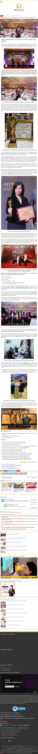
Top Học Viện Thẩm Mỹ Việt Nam (5, 670)
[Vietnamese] (2, 752)
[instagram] (20, 744)
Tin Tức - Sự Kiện (10, 17)
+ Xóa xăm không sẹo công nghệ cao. (7, 733)
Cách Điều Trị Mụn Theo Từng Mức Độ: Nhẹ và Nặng (13, 542)
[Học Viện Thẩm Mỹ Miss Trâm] (19, 7)
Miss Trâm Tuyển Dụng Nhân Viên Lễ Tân (31, 477)
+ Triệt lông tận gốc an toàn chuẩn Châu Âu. (8, 735)
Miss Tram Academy (4, 17)
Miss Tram (14, 17)
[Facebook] (17, 744)
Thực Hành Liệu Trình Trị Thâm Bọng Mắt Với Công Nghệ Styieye (12, 465)
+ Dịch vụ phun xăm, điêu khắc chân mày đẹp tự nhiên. (11, 729)
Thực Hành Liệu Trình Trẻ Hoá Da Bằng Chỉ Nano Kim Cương (11, 468)
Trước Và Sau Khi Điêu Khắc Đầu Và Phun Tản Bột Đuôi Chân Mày (16, 538)
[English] (1, 752)
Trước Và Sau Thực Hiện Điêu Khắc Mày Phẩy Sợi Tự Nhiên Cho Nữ (16, 546)
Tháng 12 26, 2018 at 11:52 (33, 504)
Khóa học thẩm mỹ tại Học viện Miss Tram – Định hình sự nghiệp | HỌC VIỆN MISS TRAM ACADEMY (19, 490)
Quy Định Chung (3, 667)
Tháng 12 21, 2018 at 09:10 (33, 499)
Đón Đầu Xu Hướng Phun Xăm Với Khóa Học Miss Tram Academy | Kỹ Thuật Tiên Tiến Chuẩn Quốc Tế (31, 490)
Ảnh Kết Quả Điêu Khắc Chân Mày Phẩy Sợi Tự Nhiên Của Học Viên (16, 550)
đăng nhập (14, 512)
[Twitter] (18, 744)
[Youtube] (19, 744)
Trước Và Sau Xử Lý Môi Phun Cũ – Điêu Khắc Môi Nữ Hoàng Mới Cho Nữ (7, 477)
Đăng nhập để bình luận (33, 502)
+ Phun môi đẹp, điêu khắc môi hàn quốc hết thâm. (10, 731)
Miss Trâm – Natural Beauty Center (22, 71)
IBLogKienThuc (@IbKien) (9, 499)
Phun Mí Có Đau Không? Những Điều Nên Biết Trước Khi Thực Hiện (13, 15)
